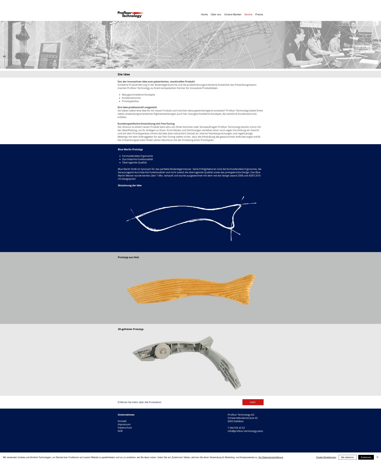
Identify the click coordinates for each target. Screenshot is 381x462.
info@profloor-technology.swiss (245, 431)
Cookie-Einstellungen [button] (326, 457)
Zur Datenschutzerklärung (271, 457)
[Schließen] (377, 457)
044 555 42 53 (237, 427)
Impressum (124, 424)
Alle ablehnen (347, 457)
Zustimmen (366, 457)
